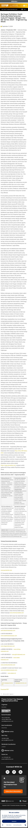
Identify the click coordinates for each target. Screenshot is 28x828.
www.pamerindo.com (6, 570)
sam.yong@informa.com (7, 740)
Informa (14, 1)
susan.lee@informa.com (7, 759)
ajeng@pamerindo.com (21, 683)
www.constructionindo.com (8, 665)
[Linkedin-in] (20, 772)
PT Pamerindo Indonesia (15, 805)
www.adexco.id (12, 673)
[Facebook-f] (14, 772)
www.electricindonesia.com (8, 630)
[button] (23, 9)
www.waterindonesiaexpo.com (9, 635)
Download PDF (5, 689)
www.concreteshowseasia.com (9, 670)
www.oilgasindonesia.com (8, 646)
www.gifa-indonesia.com (18, 654)
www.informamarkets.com (17, 612)
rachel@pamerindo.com (7, 721)
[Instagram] (7, 772)
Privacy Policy (23, 805)
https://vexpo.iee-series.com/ (8, 465)
